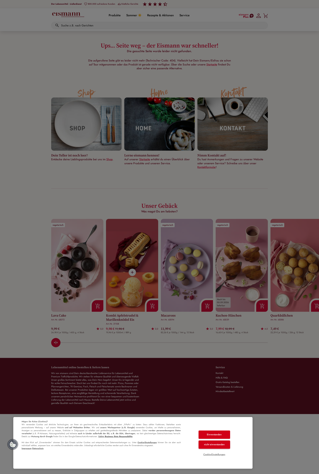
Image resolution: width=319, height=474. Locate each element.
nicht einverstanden (214, 444)
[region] (133, 443)
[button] (12, 444)
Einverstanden (214, 434)
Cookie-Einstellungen (147, 442)
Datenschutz (38, 448)
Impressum (27, 448)
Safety (115, 436)
